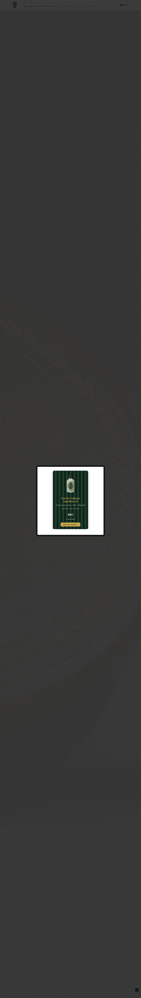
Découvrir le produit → (70, 524)
